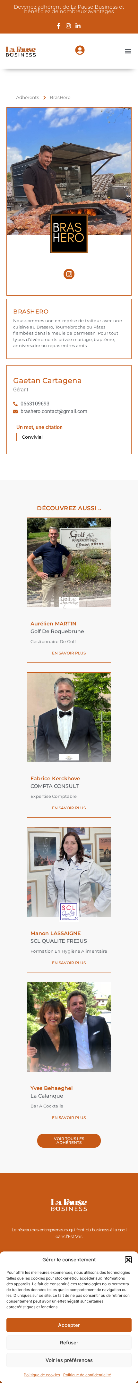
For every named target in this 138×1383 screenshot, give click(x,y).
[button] (128, 1260)
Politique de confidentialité (87, 1374)
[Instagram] (69, 274)
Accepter (69, 1325)
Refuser (69, 1343)
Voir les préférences (69, 1360)
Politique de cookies (42, 1374)
